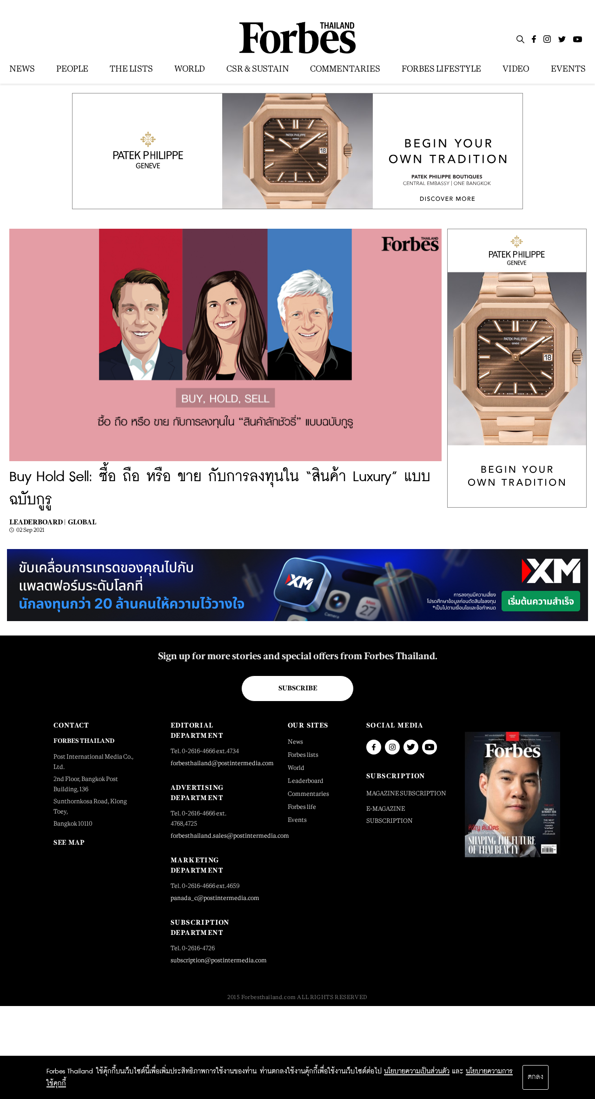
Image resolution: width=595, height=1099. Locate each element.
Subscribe (297, 688)
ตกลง (535, 1077)
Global (82, 522)
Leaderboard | (37, 522)
